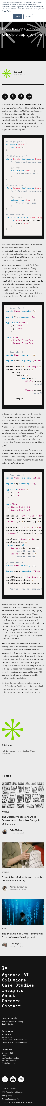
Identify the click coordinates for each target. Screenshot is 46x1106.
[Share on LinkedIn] (5, 96)
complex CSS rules (31, 281)
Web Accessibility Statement (13, 1092)
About (8, 996)
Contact (11, 1006)
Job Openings (7, 1037)
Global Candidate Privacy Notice (14, 1040)
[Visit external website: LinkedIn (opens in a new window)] (5, 1079)
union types (33, 272)
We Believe (6, 1035)
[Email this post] (29, 96)
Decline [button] (28, 17)
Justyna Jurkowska (18, 887)
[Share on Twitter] (13, 96)
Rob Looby (18, 72)
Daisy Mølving (16, 830)
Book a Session (8, 1024)
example (39, 120)
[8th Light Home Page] (5, 968)
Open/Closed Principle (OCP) (26, 108)
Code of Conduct (9, 1088)
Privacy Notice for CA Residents (14, 1042)
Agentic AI (15, 975)
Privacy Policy (7, 1096)
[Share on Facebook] (21, 96)
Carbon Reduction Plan (11, 1099)
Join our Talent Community (12, 1021)
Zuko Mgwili (15, 944)
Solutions (14, 980)
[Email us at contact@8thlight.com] (21, 1079)
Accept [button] (17, 17)
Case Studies (18, 985)
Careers (11, 1001)
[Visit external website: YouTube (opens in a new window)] (13, 1079)
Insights (12, 990)
